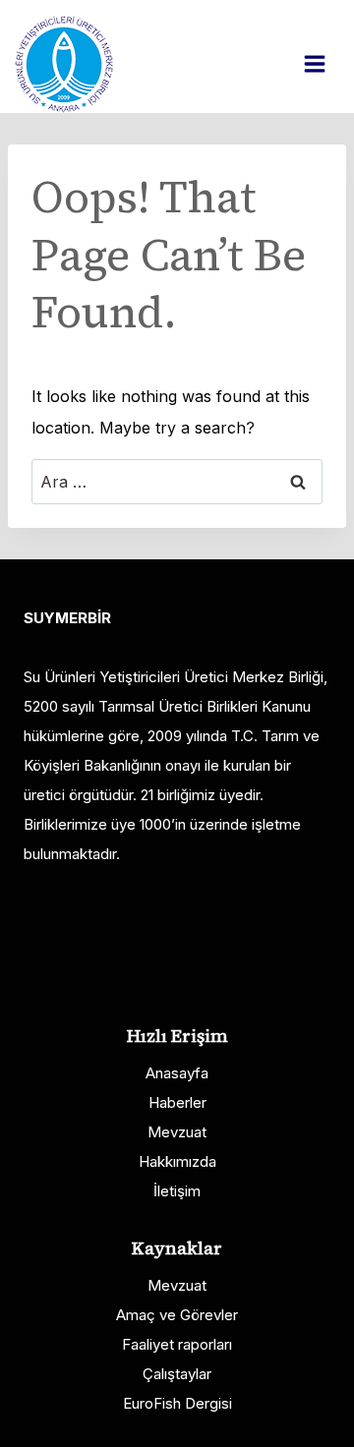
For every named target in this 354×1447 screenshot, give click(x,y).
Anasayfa (177, 1073)
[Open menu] (324, 63)
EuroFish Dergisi (177, 1403)
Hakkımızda (177, 1161)
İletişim (177, 1191)
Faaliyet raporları (177, 1344)
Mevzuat (177, 1132)
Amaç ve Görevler (177, 1314)
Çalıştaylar (177, 1373)
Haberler (177, 1102)
